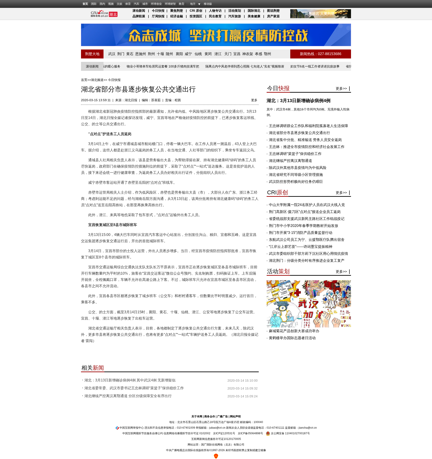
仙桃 (198, 54)
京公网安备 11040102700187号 (290, 433)
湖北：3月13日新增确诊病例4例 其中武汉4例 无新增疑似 (130, 380)
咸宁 (188, 54)
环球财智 (170, 3)
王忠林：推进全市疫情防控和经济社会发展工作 (306, 147)
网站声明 (235, 416)
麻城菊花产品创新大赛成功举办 (294, 331)
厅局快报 (158, 16)
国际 (94, 3)
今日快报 (158, 10)
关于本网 (196, 416)
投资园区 (196, 16)
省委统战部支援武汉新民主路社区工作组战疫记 (306, 219)
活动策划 (234, 10)
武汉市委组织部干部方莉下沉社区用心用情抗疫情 (308, 253)
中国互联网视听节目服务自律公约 (142, 433)
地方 (193, 3)
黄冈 (208, 54)
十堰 (160, 54)
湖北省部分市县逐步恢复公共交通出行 (299, 133)
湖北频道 (97, 80)
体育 (128, 3)
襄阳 (179, 54)
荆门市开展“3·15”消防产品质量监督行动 (300, 233)
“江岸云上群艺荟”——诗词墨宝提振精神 (300, 247)
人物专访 (215, 10)
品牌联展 (139, 16)
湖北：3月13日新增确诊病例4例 (299, 100)
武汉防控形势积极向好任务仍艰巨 (296, 182)
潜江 (218, 54)
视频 (111, 3)
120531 (227, 433)
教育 (181, 3)
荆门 (120, 54)
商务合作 (209, 416)
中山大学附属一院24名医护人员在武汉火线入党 (307, 205)
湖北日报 (131, 100)
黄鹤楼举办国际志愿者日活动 (292, 338)
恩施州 (140, 54)
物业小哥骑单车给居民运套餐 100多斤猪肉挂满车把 (153, 66)
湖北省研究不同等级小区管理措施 (296, 175)
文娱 (119, 3)
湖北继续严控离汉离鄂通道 (290, 161)
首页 (85, 3)
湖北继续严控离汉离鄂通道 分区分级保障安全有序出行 (128, 396)
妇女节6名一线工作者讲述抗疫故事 (305, 66)
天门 (228, 54)
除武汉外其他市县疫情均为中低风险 (297, 168)
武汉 (111, 54)
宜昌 (237, 54)
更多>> (341, 88)
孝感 (258, 54)
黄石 (129, 54)
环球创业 (156, 3)
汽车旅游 (234, 16)
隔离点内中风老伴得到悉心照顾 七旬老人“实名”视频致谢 (235, 66)
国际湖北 (254, 10)
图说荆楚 (273, 10)
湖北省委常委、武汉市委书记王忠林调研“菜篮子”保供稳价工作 (134, 388)
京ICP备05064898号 (250, 433)
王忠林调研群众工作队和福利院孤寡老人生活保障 (308, 126)
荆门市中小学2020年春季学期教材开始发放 (303, 226)
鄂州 (267, 54)
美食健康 (254, 16)
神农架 (247, 54)
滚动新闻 (139, 10)
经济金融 (176, 16)
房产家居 (273, 16)
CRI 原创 (196, 10)
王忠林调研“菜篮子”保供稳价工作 (295, 154)
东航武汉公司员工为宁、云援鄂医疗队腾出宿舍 (306, 240)
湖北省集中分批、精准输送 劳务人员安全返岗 (305, 140)
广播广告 (222, 416)
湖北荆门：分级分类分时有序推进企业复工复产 (306, 260)
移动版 (208, 3)
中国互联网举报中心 (131, 427)
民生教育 (215, 16)
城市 (145, 3)
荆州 (151, 54)
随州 (169, 54)
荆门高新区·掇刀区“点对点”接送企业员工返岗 (305, 212)
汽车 (136, 3)
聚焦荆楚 (176, 10)
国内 (102, 3)
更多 (254, 100)
